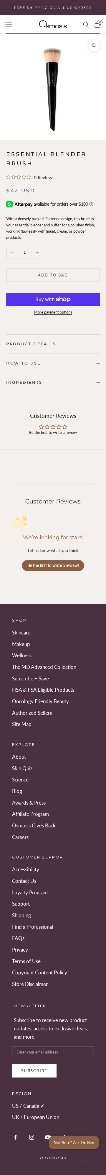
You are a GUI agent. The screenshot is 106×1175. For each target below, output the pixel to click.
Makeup (21, 644)
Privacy (20, 950)
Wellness (22, 655)
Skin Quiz (22, 768)
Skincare (21, 632)
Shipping (21, 915)
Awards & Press (29, 803)
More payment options (53, 312)
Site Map (22, 724)
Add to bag (53, 275)
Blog (17, 791)
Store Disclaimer (30, 984)
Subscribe (34, 1070)
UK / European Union (35, 1117)
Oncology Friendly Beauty (40, 701)
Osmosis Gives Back (34, 825)
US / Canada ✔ (28, 1106)
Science (20, 779)
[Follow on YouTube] (48, 1137)
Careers (20, 837)
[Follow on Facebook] (15, 1137)
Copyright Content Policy (39, 972)
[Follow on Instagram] (32, 1137)
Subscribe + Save (30, 678)
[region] (53, 87)
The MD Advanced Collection (44, 667)
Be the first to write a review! (53, 565)
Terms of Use (26, 961)
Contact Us (24, 881)
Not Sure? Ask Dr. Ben (74, 1142)
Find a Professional (32, 927)
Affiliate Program (30, 814)
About (19, 757)
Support (21, 904)
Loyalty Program (30, 892)
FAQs (18, 938)
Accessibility (25, 869)
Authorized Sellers (32, 713)
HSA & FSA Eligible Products (43, 690)
